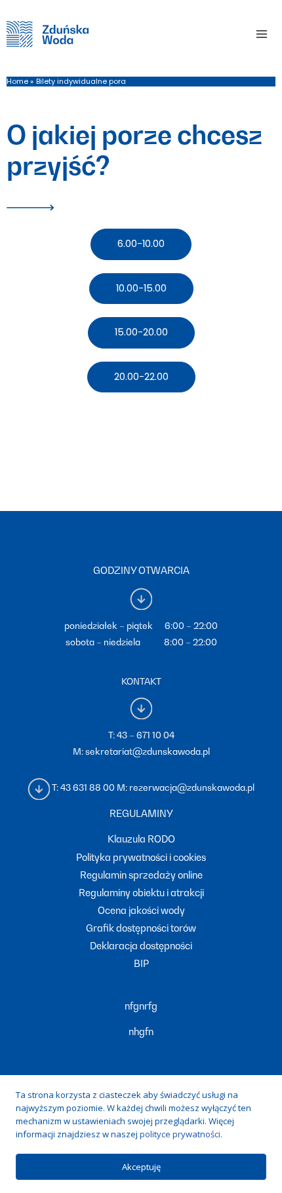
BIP (141, 963)
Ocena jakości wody (141, 910)
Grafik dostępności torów (141, 928)
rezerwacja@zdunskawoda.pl (191, 787)
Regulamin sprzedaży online (141, 875)
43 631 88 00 (87, 787)
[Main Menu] (261, 34)
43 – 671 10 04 (145, 735)
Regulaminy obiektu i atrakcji (141, 892)
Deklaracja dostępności (141, 945)
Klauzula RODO (141, 838)
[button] (141, 244)
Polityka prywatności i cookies (141, 857)
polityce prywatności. (181, 1134)
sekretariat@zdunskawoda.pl (147, 751)
